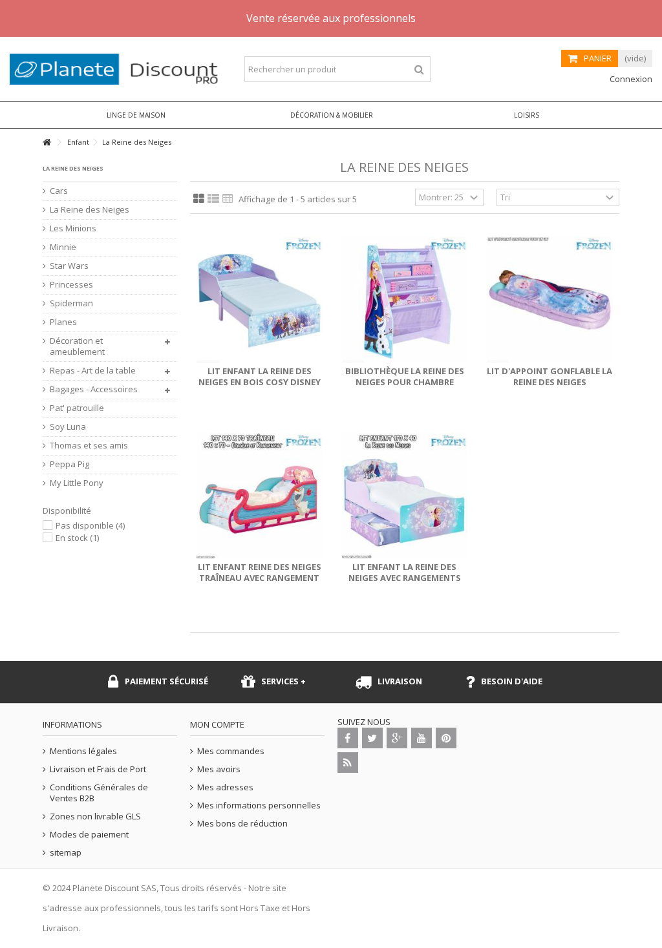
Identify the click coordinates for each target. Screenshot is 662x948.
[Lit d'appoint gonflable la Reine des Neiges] (550, 300)
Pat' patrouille (77, 408)
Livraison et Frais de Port (98, 769)
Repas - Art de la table (93, 370)
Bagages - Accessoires (94, 389)
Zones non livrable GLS (95, 816)
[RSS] (347, 762)
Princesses (71, 284)
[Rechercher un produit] (419, 69)
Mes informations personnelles (259, 805)
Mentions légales (83, 751)
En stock (77, 537)
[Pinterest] (446, 738)
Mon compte (217, 724)
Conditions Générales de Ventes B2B (99, 793)
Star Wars (69, 265)
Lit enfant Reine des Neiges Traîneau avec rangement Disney (259, 578)
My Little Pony (76, 483)
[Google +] (397, 738)
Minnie (63, 247)
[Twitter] (372, 738)
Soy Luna (68, 426)
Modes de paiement (89, 834)
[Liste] (213, 199)
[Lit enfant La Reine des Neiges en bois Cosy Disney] (260, 300)
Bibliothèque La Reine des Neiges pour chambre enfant (404, 382)
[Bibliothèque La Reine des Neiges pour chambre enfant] (405, 300)
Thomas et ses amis (89, 445)
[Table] (227, 199)
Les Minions (73, 228)
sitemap (65, 852)
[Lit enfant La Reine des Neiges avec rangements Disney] (405, 496)
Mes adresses (225, 787)
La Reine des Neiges (89, 209)
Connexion (630, 79)
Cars (59, 190)
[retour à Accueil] (46, 142)
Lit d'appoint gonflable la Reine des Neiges (549, 376)
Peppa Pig (69, 464)
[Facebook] (347, 738)
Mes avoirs (218, 769)
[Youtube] (421, 738)
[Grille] (198, 199)
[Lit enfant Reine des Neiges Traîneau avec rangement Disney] (260, 496)
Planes (63, 322)
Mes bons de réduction (242, 823)
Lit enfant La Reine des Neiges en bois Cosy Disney (259, 376)
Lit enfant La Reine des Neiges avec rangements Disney (404, 578)
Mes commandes (230, 751)
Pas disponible (90, 525)
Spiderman (71, 303)
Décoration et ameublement (77, 346)
